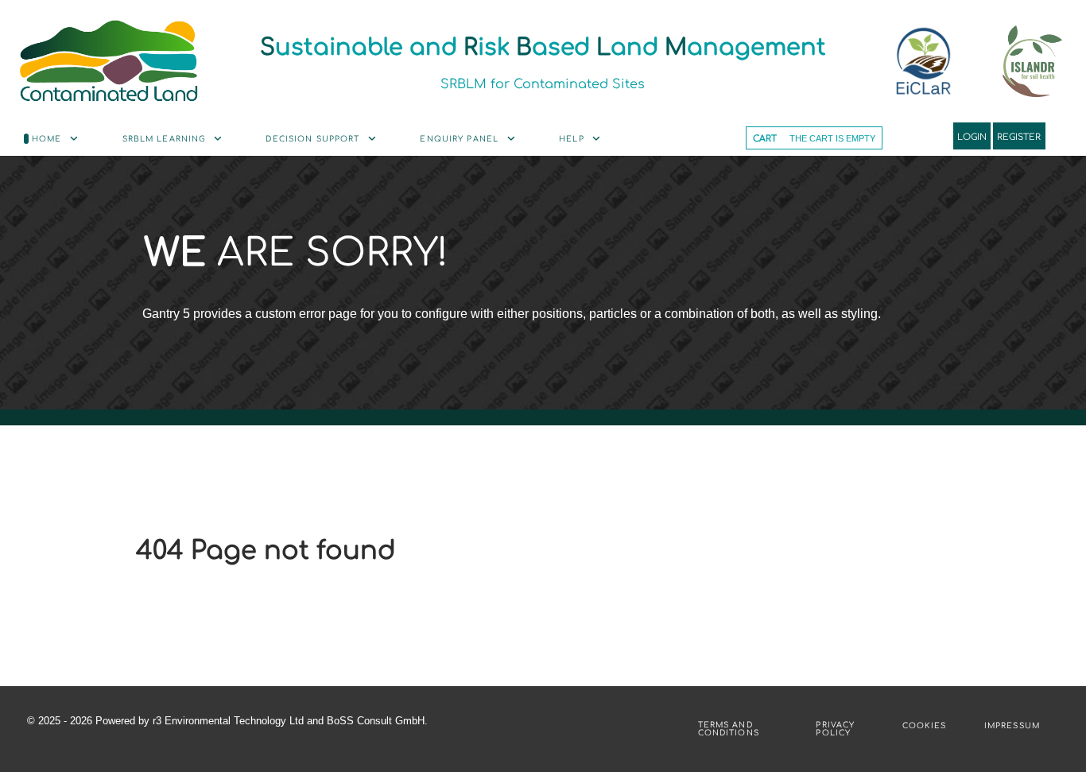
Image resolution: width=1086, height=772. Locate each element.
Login (972, 136)
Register (1019, 136)
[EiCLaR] (108, 60)
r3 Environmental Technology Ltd (228, 721)
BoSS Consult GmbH (376, 721)
